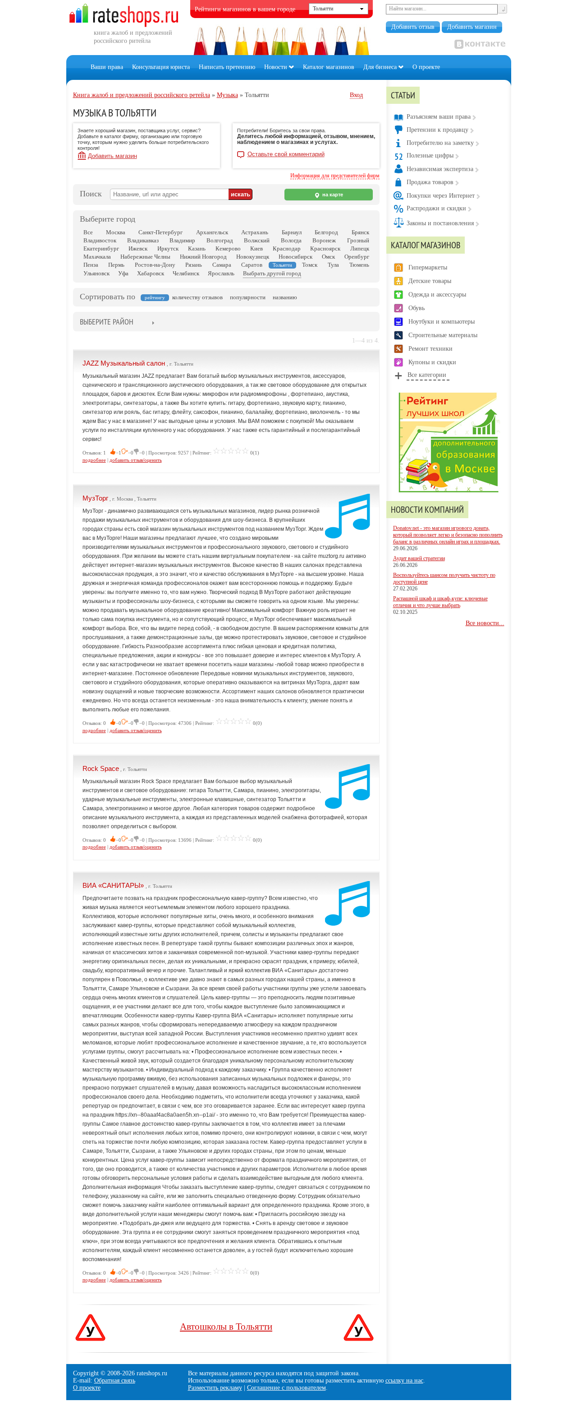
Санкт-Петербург (160, 232)
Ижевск (137, 248)
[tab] (106, 322)
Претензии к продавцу (437, 129)
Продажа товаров (430, 182)
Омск (328, 256)
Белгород (326, 232)
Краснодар (287, 248)
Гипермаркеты (427, 267)
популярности (248, 297)
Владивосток (99, 240)
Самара (221, 264)
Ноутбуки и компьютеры (441, 321)
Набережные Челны (145, 256)
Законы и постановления (440, 223)
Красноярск (325, 248)
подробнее (94, 460)
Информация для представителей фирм (335, 175)
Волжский (257, 240)
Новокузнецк (252, 256)
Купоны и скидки (432, 362)
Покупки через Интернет (441, 195)
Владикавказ (143, 240)
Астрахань (254, 232)
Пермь (116, 264)
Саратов (251, 264)
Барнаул (292, 232)
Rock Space (100, 768)
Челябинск (186, 273)
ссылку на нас (404, 1380)
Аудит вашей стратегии (419, 558)
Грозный (358, 240)
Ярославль (221, 273)
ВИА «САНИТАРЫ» (114, 885)
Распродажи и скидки (436, 208)
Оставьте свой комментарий (286, 154)
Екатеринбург (101, 248)
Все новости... (485, 623)
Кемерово (228, 248)
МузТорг (95, 498)
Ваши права (107, 67)
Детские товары (429, 281)
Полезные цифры (430, 155)
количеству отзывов (197, 297)
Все (88, 232)
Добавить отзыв (413, 26)
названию (285, 297)
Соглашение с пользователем (286, 1387)
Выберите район (106, 321)
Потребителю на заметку (440, 142)
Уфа (123, 273)
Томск (309, 264)
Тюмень (359, 264)
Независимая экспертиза (440, 169)
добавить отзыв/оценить (136, 460)
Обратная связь (114, 1380)
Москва (115, 232)
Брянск (360, 232)
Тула (333, 264)
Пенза (90, 264)
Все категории (427, 374)
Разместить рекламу (215, 1387)
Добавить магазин (472, 26)
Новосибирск (295, 256)
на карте (332, 194)
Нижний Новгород (203, 256)
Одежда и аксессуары (437, 294)
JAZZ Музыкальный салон (124, 363)
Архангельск (212, 232)
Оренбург (356, 256)
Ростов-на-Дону (155, 264)
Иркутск (168, 248)
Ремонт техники (430, 348)
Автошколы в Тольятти (226, 1326)
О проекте (426, 67)
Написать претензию (227, 67)
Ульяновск (96, 273)
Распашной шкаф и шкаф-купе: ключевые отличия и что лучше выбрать (440, 601)
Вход (356, 95)
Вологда (291, 240)
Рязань (193, 264)
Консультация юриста (161, 67)
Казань (197, 248)
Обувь (416, 308)
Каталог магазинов (328, 67)
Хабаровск (150, 273)
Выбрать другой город (272, 273)
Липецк (359, 248)
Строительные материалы (442, 335)
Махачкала (97, 256)
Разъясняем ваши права (439, 116)
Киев (256, 248)
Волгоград (219, 240)
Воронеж (324, 240)
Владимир (182, 240)
